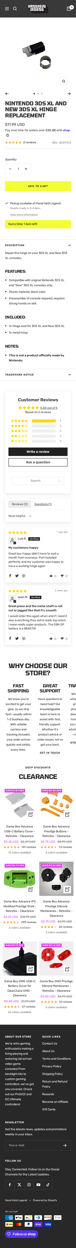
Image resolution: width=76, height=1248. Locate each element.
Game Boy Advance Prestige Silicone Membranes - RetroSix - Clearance (56, 908)
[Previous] (7, 93)
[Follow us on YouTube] (38, 1185)
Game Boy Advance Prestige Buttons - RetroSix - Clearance (56, 831)
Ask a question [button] (38, 462)
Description (14, 245)
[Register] (65, 1145)
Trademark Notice (19, 374)
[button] (19, 421)
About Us (48, 1051)
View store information (24, 214)
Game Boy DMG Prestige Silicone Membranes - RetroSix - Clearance (56, 986)
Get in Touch (50, 752)
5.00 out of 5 (48, 408)
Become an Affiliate (55, 1102)
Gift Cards (49, 1109)
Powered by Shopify (45, 1200)
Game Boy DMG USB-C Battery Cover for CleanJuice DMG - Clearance (19, 988)
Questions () (43, 504)
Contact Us (49, 1043)
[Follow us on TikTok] (48, 1185)
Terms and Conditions (56, 1059)
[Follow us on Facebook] (10, 1185)
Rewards (48, 1094)
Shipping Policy (52, 1074)
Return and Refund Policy (54, 1084)
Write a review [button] (38, 452)
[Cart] (69, 9)
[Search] (15, 9)
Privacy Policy (51, 1066)
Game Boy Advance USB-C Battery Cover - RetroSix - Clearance (19, 831)
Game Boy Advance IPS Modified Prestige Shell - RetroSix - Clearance (19, 906)
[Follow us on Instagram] (29, 1185)
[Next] (69, 93)
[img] (17, 532)
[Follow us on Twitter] (19, 1185)
